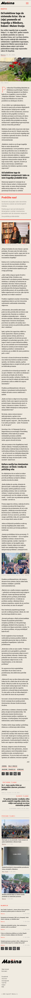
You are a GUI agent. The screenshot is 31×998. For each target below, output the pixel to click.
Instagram (5, 981)
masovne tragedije (8, 769)
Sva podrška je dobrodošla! (10, 216)
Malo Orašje (12, 766)
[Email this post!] (11, 775)
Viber (4, 985)
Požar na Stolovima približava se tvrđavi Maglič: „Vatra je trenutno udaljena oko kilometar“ (14, 934)
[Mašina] (7, 3)
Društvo (4, 9)
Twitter (4, 978)
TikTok (4, 983)
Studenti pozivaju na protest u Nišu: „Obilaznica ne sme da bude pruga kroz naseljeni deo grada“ (14, 942)
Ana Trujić (5, 871)
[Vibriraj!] (15, 775)
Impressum (5, 969)
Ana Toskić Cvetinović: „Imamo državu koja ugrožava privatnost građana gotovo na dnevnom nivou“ (15, 910)
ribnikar (20, 769)
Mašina (3, 55)
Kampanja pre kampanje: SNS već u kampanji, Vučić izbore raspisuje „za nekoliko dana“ (15, 918)
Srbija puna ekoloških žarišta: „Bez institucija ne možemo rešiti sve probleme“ (14, 926)
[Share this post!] (3, 775)
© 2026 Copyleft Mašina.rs (9, 994)
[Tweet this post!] (7, 775)
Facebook (5, 976)
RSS (3, 987)
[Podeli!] (19, 775)
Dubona (4, 766)
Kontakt (4, 971)
